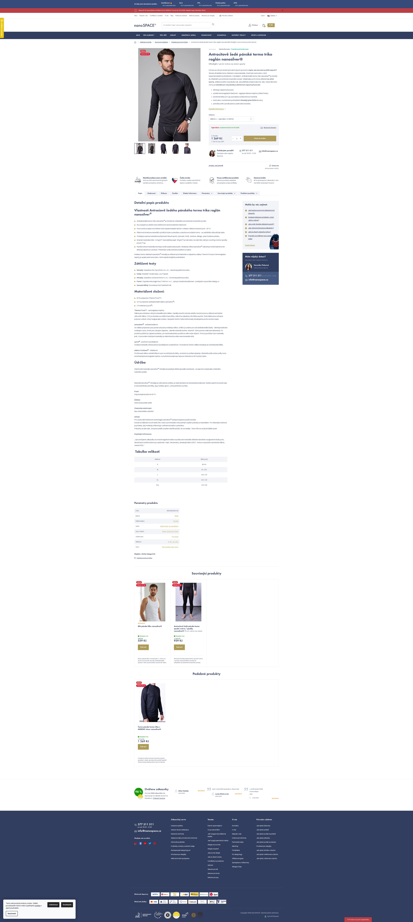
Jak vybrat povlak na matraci (266, 842)
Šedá (176, 516)
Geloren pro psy (213, 877)
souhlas (37, 906)
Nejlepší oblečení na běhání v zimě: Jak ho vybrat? (261, 218)
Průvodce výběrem (227, 16)
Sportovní (170, 531)
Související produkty (225, 193)
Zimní (176, 531)
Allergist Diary (237, 867)
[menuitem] (138, 35)
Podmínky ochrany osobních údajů (183, 846)
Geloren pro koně (214, 873)
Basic (164, 531)
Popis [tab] (140, 193)
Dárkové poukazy (194, 16)
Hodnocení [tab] (151, 193)
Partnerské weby (237, 842)
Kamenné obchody (177, 834)
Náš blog (235, 846)
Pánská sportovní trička (144, 558)
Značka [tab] (175, 193)
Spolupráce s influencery (240, 862)
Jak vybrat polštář (262, 830)
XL (174, 542)
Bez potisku (166, 547)
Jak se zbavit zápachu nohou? (259, 232)
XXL (176, 542)
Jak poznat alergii (214, 853)
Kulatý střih (164, 526)
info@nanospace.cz (270, 151)
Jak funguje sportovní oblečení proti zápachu (261, 211)
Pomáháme (236, 850)
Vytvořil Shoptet (273, 916)
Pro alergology (237, 854)
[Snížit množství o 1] (233, 138)
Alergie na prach (213, 849)
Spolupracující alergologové (180, 850)
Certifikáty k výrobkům (156, 16)
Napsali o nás (144, 16)
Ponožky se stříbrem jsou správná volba (260, 237)
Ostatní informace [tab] (189, 193)
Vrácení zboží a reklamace (180, 830)
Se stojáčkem (173, 526)
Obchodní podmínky (178, 842)
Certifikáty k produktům (216, 861)
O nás (166, 16)
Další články (250, 245)
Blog (172, 16)
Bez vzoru (174, 547)
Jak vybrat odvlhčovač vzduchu (267, 854)
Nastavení (12, 913)
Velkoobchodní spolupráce (180, 858)
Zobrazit (143, 647)
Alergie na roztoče (214, 845)
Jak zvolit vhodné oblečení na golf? (261, 224)
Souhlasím (67, 905)
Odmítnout (53, 905)
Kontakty (235, 826)
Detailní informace (216, 109)
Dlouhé (175, 521)
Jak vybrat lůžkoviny (263, 826)
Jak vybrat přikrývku (263, 838)
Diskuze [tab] (164, 193)
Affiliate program (237, 858)
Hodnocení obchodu (181, 16)
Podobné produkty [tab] (248, 193)
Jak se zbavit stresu (215, 857)
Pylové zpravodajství (215, 826)
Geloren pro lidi (213, 869)
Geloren (210, 865)
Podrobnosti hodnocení (239, 49)
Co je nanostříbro (214, 830)
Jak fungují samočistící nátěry (218, 840)
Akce (135, 16)
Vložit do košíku (260, 138)
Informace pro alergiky (208, 16)
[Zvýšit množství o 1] (240, 138)
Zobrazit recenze (159, 798)
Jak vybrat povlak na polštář (266, 834)
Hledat (213, 24)
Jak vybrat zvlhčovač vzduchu (266, 858)
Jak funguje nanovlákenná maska (217, 835)
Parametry (206, 193)
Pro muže (175, 536)
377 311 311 (247, 151)
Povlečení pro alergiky (263, 846)
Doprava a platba (177, 826)
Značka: (216, 165)
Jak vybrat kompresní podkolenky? (261, 228)
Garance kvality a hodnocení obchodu (184, 838)
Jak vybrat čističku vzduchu (265, 850)
